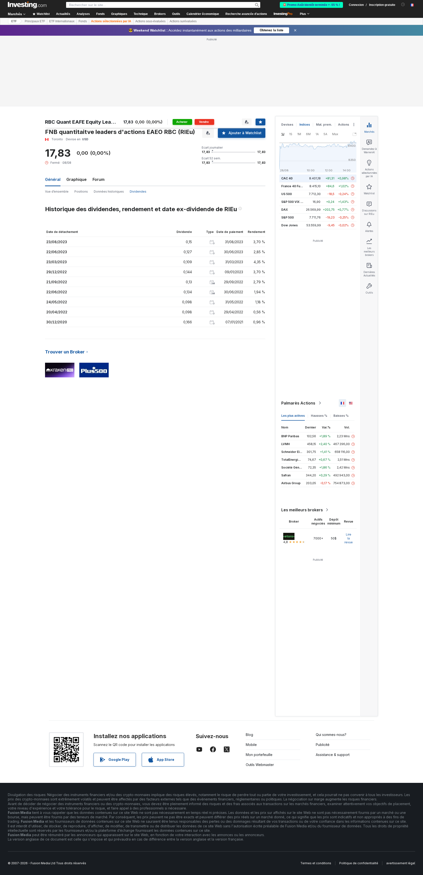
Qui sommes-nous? (331, 735)
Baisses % (341, 415)
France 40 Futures (294, 186)
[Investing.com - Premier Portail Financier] (27, 4)
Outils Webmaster (260, 765)
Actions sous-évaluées (150, 21)
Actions (343, 124)
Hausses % (319, 415)
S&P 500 (287, 217)
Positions (81, 191)
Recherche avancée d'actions (246, 14)
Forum (99, 179)
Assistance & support (333, 755)
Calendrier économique (203, 14)
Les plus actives (293, 415)
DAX (284, 209)
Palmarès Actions (298, 403)
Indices (304, 124)
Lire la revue (348, 538)
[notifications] (403, 4)
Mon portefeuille (259, 755)
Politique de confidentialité (358, 863)
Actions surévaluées (183, 21)
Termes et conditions (315, 863)
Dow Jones (289, 225)
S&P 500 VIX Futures (296, 202)
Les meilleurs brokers (302, 509)
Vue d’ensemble (57, 191)
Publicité (322, 745)
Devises (287, 124)
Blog (249, 735)
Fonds (83, 21)
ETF (14, 21)
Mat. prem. (324, 124)
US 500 (286, 194)
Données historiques (109, 191)
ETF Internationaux (61, 21)
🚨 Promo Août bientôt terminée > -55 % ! (311, 5)
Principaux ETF (35, 21)
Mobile (251, 745)
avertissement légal (400, 863)
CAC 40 (287, 178)
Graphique (76, 179)
